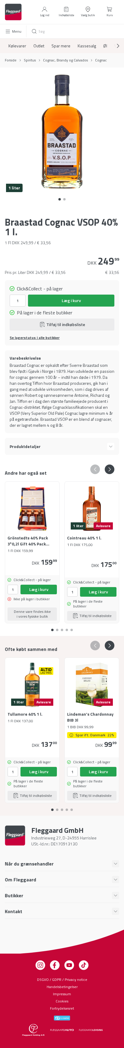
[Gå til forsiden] (13, 12)
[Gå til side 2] (62, 627)
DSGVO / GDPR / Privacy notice (62, 979)
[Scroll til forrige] (95, 469)
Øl (105, 46)
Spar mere (60, 46)
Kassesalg (87, 46)
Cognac (101, 60)
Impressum (62, 994)
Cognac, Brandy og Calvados (65, 60)
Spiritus (30, 60)
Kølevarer (17, 46)
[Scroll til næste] (113, 46)
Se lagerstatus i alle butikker (35, 337)
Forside (11, 60)
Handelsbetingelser (62, 987)
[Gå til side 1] (64, 199)
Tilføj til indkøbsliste (65, 324)
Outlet (38, 46)
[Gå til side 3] (66, 627)
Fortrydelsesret (62, 1008)
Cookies (62, 1001)
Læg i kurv (71, 300)
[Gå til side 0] (59, 199)
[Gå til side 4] (71, 627)
